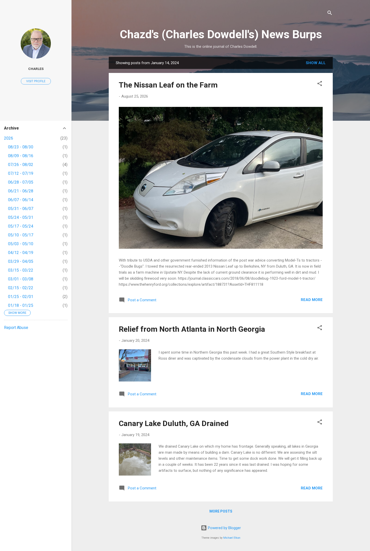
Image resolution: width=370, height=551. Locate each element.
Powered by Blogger (224, 528)
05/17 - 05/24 (20, 226)
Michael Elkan (231, 537)
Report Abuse (16, 327)
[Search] (330, 13)
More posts (220, 511)
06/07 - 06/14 (20, 199)
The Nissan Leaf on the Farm (168, 84)
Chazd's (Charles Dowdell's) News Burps (221, 34)
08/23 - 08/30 (20, 147)
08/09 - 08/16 (20, 155)
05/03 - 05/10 (20, 243)
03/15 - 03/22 (20, 270)
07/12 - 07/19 (20, 173)
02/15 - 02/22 (20, 287)
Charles (36, 69)
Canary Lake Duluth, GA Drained (174, 423)
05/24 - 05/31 (20, 217)
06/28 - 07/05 (20, 182)
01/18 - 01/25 (20, 305)
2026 (8, 138)
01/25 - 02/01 (20, 296)
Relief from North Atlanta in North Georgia (192, 329)
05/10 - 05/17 (20, 235)
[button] (320, 84)
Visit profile (36, 81)
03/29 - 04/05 (20, 261)
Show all (316, 63)
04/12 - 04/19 (20, 252)
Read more (312, 300)
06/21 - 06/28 (20, 191)
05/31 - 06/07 (20, 208)
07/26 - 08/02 (20, 164)
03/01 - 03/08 (20, 279)
